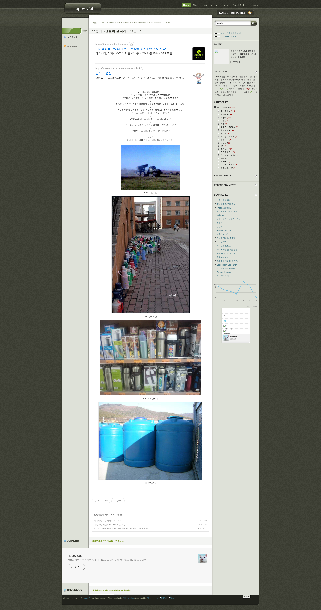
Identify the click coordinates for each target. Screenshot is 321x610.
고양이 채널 (227, 329)
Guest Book (238, 5)
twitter (228, 321)
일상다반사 (72, 46)
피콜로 (232, 77)
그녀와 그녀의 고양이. (226, 237)
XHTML (164, 598)
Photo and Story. (224, 207)
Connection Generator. (227, 264)
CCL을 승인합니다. (229, 36)
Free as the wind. (224, 272)
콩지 (255, 86)
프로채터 (229, 95)
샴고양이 (253, 77)
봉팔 (251, 86)
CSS (172, 598)
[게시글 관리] (106, 500)
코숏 (237, 80)
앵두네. (220, 222)
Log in (255, 5)
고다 (216, 89)
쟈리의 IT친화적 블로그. (227, 260)
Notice (196, 5)
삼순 (249, 83)
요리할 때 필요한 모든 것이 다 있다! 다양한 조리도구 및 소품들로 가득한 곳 (139, 77)
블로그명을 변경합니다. (231, 33)
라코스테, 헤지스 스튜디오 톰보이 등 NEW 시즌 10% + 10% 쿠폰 (133, 53)
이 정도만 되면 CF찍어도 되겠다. (108, 524)
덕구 (234, 83)
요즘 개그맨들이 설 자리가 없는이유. (118, 31)
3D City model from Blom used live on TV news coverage (119, 528)
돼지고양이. (222, 241)
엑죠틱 (254, 83)
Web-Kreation (128, 598)
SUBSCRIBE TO (232, 12)
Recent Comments (225, 185)
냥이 (251, 92)
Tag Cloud (220, 71)
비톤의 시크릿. (223, 234)
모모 (229, 86)
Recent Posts (222, 175)
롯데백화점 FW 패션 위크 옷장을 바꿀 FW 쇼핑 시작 (130, 49)
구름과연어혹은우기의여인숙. (230, 218)
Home (186, 5)
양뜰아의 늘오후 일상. (226, 203)
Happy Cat (82, 8)
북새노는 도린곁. (224, 245)
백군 (219, 95)
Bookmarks (221, 195)
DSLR (217, 77)
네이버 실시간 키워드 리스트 (106, 520)
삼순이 (254, 89)
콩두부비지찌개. (224, 257)
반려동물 (230, 92)
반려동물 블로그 (242, 77)
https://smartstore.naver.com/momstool (116, 68)
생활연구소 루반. (224, 200)
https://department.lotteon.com (111, 44)
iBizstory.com (152, 598)
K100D (217, 86)
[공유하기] (102, 500)
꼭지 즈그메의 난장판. (226, 253)
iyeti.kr (240, 92)
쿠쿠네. (220, 226)
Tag (205, 5)
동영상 (232, 80)
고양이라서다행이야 (240, 86)
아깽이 (242, 80)
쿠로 (227, 80)
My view (226, 316)
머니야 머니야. (223, 275)
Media (214, 5)
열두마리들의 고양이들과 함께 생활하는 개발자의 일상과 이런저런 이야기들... (108, 560)
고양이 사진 (250, 80)
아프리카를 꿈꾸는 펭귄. (227, 249)
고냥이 (224, 86)
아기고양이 (241, 83)
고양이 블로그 (220, 92)
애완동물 (240, 89)
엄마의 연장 (103, 73)
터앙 (216, 80)
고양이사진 (223, 89)
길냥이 (246, 92)
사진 (223, 95)
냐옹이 (221, 80)
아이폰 (228, 83)
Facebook (226, 333)
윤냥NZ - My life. (224, 230)
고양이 (248, 88)
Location (225, 5)
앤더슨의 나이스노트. (226, 268)
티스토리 (232, 89)
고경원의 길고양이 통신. (227, 211)
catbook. (220, 215)
